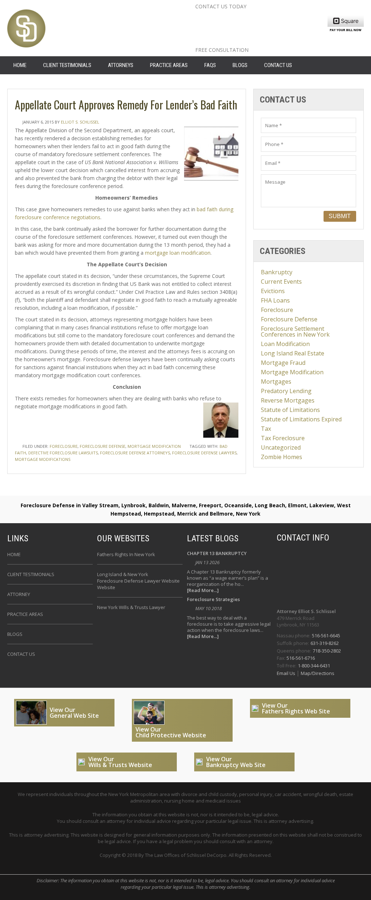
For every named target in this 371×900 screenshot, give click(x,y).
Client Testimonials (67, 65)
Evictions (273, 291)
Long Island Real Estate (292, 353)
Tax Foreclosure (283, 438)
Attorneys (120, 65)
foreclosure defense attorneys (135, 452)
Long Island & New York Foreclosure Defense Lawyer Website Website (138, 581)
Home (14, 554)
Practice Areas (169, 65)
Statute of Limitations (290, 410)
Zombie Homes (281, 457)
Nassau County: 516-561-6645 (257, 18)
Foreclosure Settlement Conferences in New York (295, 331)
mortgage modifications (42, 459)
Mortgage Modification (154, 446)
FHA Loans (275, 300)
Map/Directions (317, 673)
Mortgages (276, 381)
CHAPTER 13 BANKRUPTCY (217, 554)
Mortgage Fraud (283, 363)
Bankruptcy (276, 272)
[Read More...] (203, 590)
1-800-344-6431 (314, 665)
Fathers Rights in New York (126, 554)
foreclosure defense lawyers (204, 452)
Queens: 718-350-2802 (242, 41)
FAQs (210, 65)
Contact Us (278, 65)
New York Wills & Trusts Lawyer (131, 607)
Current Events (281, 281)
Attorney (18, 594)
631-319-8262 (324, 643)
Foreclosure (64, 446)
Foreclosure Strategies (213, 600)
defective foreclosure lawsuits (63, 452)
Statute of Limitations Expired (301, 419)
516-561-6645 (326, 635)
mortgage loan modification (177, 252)
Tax (266, 429)
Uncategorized (281, 447)
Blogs (240, 65)
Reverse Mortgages (287, 400)
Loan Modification (285, 344)
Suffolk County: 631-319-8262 (256, 29)
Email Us (286, 673)
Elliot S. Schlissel (80, 122)
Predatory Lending (286, 391)
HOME (19, 65)
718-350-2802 (327, 650)
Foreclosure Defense (102, 446)
